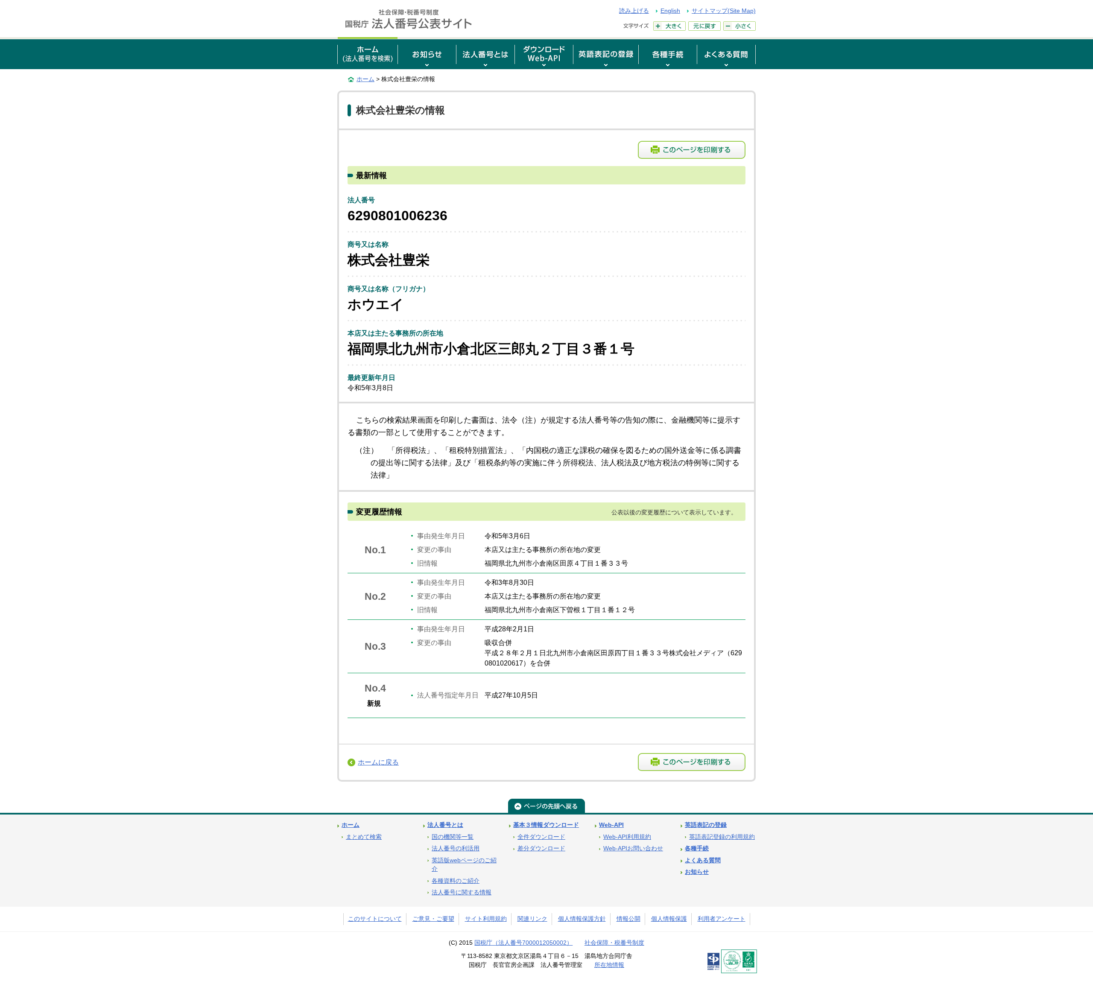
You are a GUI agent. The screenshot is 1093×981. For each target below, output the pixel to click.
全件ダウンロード (541, 837)
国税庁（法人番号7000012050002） (523, 943)
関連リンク (532, 919)
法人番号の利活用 (455, 848)
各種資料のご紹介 (455, 881)
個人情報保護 (669, 919)
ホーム (365, 79)
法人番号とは (445, 825)
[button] (427, 53)
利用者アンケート (721, 919)
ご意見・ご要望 (433, 919)
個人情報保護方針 (582, 919)
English (670, 10)
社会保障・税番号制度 (614, 943)
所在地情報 (609, 965)
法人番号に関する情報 (461, 892)
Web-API (611, 825)
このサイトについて (375, 919)
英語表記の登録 (706, 825)
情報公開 (628, 919)
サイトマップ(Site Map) (724, 10)
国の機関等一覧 (452, 837)
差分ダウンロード (541, 848)
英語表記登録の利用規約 (722, 837)
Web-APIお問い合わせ (633, 848)
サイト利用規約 (486, 919)
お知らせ (697, 872)
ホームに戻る (378, 762)
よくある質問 (703, 860)
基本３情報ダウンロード (546, 825)
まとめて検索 (364, 837)
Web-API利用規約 (627, 837)
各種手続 (697, 848)
